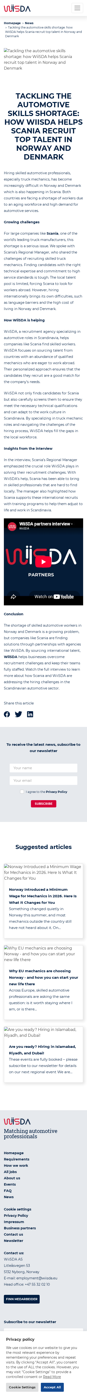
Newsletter (13, 1241)
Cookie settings (17, 1209)
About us (12, 1178)
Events (10, 1184)
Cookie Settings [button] (22, 1387)
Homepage (12, 23)
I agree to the (46, 792)
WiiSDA (20, 320)
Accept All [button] (52, 1387)
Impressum (14, 1222)
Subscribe (43, 803)
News (29, 23)
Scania (52, 233)
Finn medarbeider (21, 1299)
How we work (16, 1165)
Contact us (13, 1234)
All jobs (10, 1172)
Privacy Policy (56, 792)
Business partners (20, 1228)
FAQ (8, 1191)
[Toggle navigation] (77, 8)
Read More (52, 1377)
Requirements (16, 1159)
